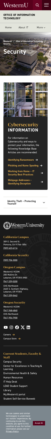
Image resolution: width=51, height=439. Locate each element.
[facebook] (17, 327)
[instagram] (11, 327)
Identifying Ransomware (21, 160)
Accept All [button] (39, 423)
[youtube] (5, 327)
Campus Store (10, 338)
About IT (23, 27)
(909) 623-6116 (10, 248)
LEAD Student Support (15, 386)
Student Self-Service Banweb (19, 398)
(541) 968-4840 (10, 310)
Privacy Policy (12, 431)
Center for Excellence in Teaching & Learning (22, 367)
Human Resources (13, 377)
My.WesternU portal (14, 394)
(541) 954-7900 (10, 317)
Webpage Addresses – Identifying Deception (20, 182)
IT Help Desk (10, 381)
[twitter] (22, 327)
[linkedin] (28, 327)
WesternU (7, 41)
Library (7, 390)
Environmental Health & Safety (20, 373)
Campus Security (12, 361)
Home (8, 27)
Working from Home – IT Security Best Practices (21, 173)
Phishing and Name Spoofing (23, 165)
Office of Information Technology (19, 16)
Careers (7, 334)
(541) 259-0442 (10, 295)
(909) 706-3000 (10, 260)
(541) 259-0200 (10, 281)
